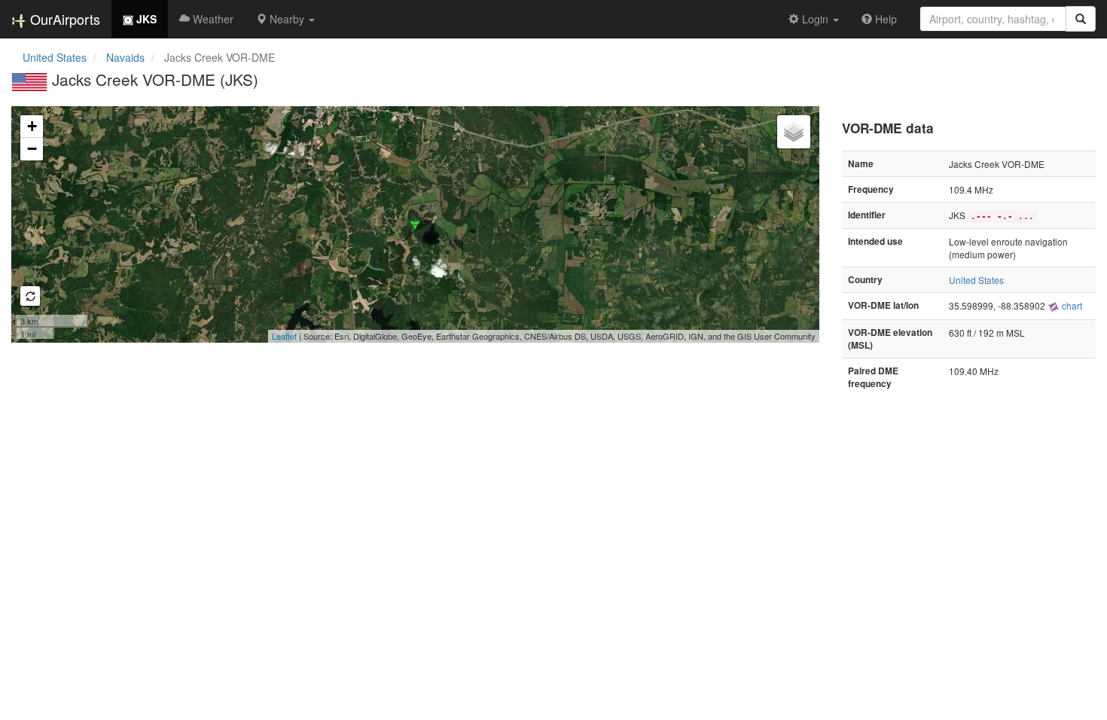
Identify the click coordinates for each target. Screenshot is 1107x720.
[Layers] (793, 131)
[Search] (1081, 19)
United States (55, 57)
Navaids (125, 57)
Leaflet (284, 336)
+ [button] (32, 126)
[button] (285, 19)
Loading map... (413, 224)
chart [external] (1071, 305)
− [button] (32, 148)
